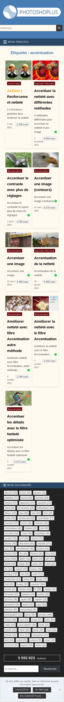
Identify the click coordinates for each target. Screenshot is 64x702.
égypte (26, 645)
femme (10, 553)
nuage (22, 584)
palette (43, 594)
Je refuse (42, 690)
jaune (37, 564)
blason (10, 513)
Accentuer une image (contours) (43, 184)
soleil (44, 625)
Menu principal (18, 42)
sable (10, 625)
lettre (50, 564)
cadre (10, 518)
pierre (30, 614)
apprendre (27, 503)
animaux (42, 498)
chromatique (13, 528)
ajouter (39, 492)
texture (10, 635)
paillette (28, 594)
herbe (10, 564)
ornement (11, 594)
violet (21, 640)
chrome (30, 528)
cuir (24, 538)
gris (50, 559)
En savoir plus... (32, 696)
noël (9, 584)
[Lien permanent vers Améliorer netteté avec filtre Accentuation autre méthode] (18, 303)
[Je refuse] (60, 689)
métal (28, 579)
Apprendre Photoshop (44, 83)
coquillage (42, 533)
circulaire (11, 533)
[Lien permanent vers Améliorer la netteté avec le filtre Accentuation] (45, 303)
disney (10, 543)
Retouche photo (14, 171)
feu (23, 553)
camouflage (45, 518)
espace (43, 548)
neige (42, 579)
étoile (40, 645)
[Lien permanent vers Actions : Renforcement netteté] (18, 70)
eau (9, 548)
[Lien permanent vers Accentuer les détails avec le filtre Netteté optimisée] (18, 398)
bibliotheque (45, 508)
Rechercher (50, 668)
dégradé (44, 543)
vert (9, 640)
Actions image (14, 83)
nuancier (38, 584)
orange (50, 589)
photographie (13, 614)
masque (11, 574)
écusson (11, 645)
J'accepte (22, 690)
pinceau (45, 614)
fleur (50, 553)
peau (41, 604)
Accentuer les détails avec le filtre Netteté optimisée (17, 428)
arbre (9, 508)
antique (10, 503)
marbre (21, 569)
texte (51, 630)
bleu (24, 513)
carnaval (11, 523)
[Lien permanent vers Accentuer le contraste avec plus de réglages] (18, 159)
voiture (35, 640)
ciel (44, 528)
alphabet (11, 498)
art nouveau (26, 508)
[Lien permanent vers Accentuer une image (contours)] (45, 159)
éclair (49, 640)
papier (26, 599)
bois (36, 513)
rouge (37, 620)
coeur (27, 533)
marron (35, 569)
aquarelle (44, 503)
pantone (11, 599)
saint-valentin (26, 625)
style (25, 630)
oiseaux (25, 589)
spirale (10, 630)
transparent (40, 635)
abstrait (11, 492)
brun (48, 513)
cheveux (41, 523)
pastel (28, 604)
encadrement (25, 548)
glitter (25, 559)
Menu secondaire (19, 485)
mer (25, 574)
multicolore (12, 579)
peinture (11, 609)
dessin (37, 538)
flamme (37, 553)
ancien (26, 498)
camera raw (26, 518)
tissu (24, 635)
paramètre (12, 604)
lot (8, 569)
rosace (10, 620)
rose (24, 620)
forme (10, 559)
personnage (28, 609)
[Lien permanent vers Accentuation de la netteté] (45, 239)
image (24, 564)
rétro (49, 620)
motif (38, 574)
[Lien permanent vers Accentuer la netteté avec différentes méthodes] (45, 70)
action (25, 492)
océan (10, 589)
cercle (26, 523)
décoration (27, 543)
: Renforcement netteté (17, 97)
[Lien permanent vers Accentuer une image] (18, 239)
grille (37, 559)
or (38, 589)
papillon (40, 599)
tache (38, 630)
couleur (10, 538)
